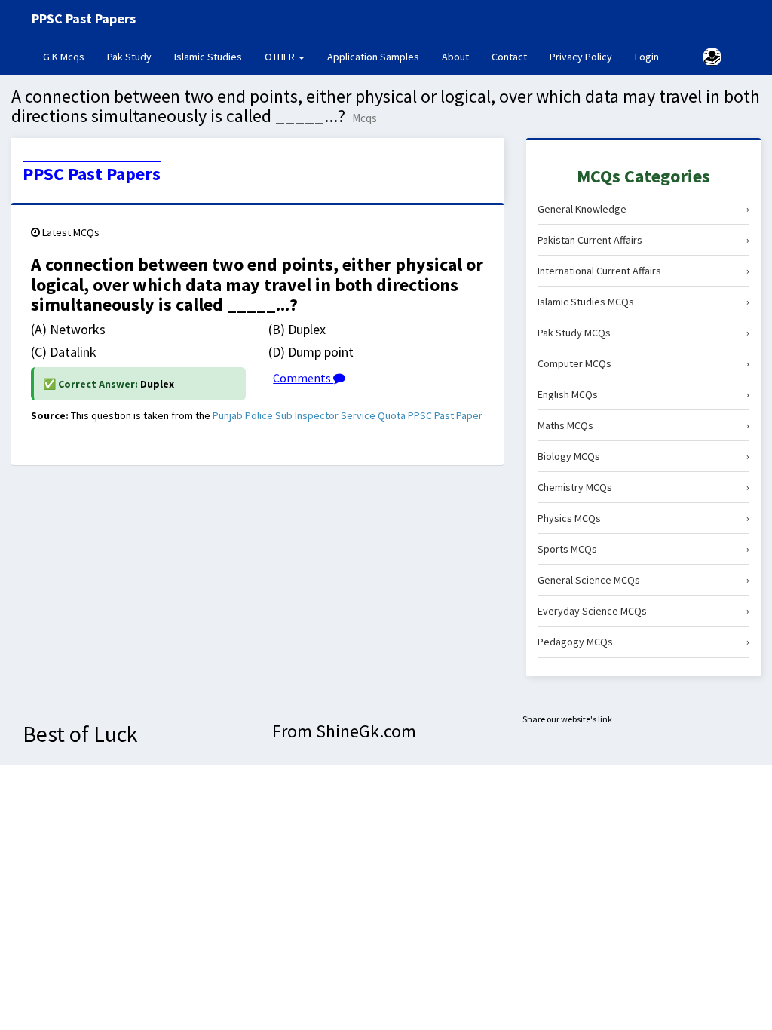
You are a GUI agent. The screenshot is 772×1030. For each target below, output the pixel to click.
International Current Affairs (643, 270)
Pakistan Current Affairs (643, 240)
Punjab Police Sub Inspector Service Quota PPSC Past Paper (347, 415)
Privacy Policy (581, 56)
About (455, 56)
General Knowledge (643, 209)
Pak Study (129, 56)
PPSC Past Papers (92, 174)
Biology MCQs (643, 456)
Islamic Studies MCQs (643, 301)
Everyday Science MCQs (643, 611)
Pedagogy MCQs (643, 641)
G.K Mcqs (69, 56)
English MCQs (643, 394)
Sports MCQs (643, 549)
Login (647, 56)
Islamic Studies (208, 56)
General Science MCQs (643, 580)
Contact (509, 56)
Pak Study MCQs (643, 332)
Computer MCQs (643, 363)
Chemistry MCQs (643, 487)
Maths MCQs (643, 425)
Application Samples (373, 56)
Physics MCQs (643, 518)
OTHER (281, 56)
